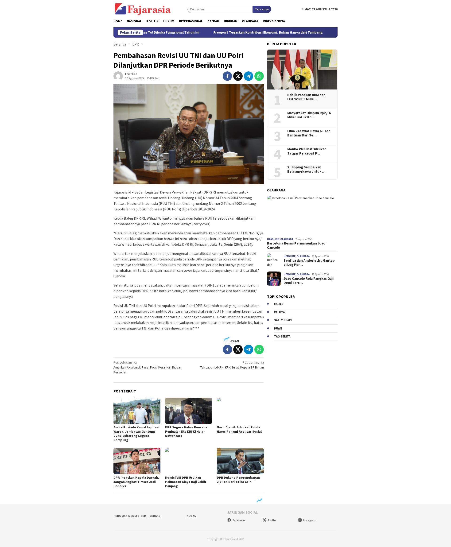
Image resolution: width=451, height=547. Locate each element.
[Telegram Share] (248, 76)
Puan (278, 328)
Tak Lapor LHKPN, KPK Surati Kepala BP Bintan (232, 364)
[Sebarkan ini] (227, 76)
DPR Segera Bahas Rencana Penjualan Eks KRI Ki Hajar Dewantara (186, 431)
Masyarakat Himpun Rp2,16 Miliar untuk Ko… (309, 115)
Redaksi (155, 516)
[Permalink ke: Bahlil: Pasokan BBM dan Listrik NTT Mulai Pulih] (302, 69)
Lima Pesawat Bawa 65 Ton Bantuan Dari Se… (308, 133)
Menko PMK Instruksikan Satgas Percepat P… (307, 151)
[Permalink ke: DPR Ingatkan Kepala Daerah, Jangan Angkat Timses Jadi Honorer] (136, 461)
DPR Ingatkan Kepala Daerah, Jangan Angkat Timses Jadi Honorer (136, 481)
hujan (279, 304)
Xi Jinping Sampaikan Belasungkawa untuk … (306, 169)
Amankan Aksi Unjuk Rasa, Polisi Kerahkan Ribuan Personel (147, 367)
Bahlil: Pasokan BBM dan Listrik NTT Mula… (306, 97)
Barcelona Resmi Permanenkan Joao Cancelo (296, 245)
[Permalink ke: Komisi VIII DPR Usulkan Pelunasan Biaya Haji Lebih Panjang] (188, 461)
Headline (273, 239)
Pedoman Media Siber (129, 516)
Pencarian (262, 9)
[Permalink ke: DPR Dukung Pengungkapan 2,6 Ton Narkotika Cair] (240, 461)
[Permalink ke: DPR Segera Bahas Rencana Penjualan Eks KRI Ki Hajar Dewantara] (188, 411)
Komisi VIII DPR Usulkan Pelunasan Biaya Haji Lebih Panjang (185, 481)
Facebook (239, 520)
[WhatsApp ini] (259, 76)
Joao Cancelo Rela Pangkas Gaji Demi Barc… (309, 280)
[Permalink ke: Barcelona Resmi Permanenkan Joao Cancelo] (302, 216)
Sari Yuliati (283, 320)
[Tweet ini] (238, 76)
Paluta (279, 312)
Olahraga (286, 239)
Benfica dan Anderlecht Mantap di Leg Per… (309, 262)
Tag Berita (282, 336)
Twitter (272, 520)
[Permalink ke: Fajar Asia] (118, 76)
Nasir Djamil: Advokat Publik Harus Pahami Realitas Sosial (239, 429)
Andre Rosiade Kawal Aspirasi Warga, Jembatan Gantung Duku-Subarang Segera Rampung (136, 433)
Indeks (191, 516)
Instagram (309, 520)
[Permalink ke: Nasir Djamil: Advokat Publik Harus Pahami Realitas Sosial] (240, 411)
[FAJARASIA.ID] (142, 9)
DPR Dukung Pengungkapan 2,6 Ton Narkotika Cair (238, 479)
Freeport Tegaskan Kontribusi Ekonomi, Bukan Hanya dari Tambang (249, 32)
